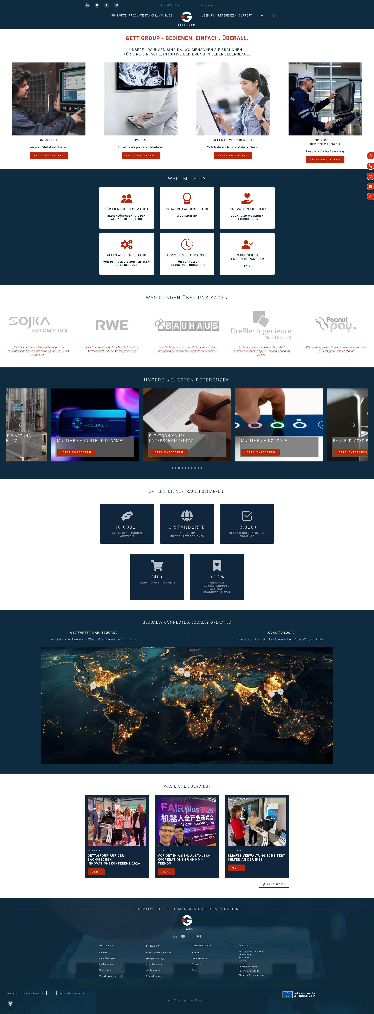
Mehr (96, 871)
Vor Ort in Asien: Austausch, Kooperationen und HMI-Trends (185, 859)
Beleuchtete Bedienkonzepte (158, 952)
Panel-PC (103, 952)
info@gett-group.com (254, 975)
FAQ (194, 970)
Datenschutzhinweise (33, 993)
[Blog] (370, 176)
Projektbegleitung (154, 964)
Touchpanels (105, 970)
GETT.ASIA (207, 5)
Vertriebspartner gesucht (110, 976)
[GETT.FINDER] (370, 155)
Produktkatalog (106, 964)
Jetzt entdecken (76, 452)
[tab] (172, 468)
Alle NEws (276, 884)
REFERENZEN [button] (227, 15)
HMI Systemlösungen (155, 958)
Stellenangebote (199, 958)
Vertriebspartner (153, 970)
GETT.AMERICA (169, 5)
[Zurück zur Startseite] (187, 19)
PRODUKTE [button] (119, 15)
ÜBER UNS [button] (208, 15)
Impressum (11, 993)
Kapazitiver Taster (107, 958)
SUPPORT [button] (245, 15)
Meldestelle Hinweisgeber (71, 993)
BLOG (169, 15)
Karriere (195, 952)
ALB (51, 993)
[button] (273, 16)
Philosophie (197, 964)
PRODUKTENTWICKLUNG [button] (146, 15)
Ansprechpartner (153, 976)
